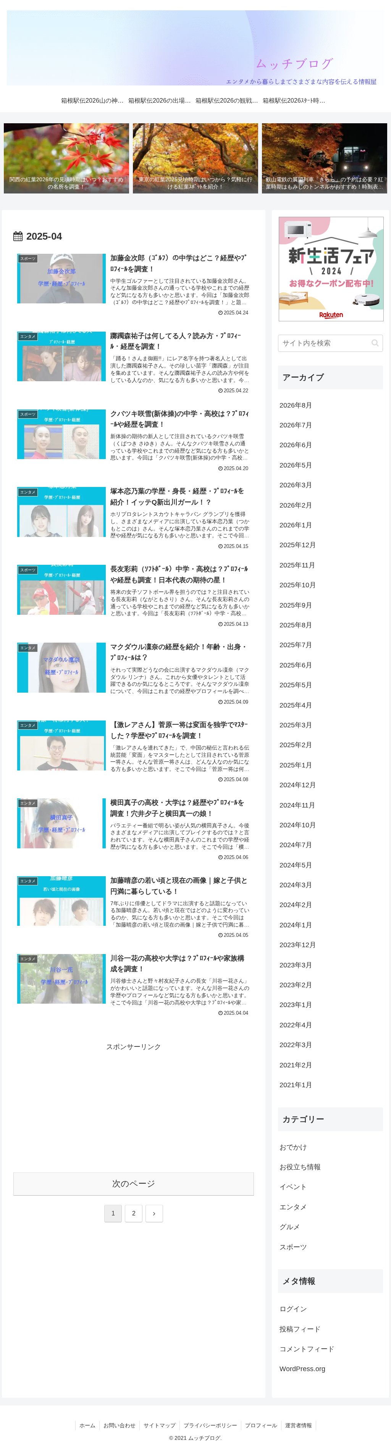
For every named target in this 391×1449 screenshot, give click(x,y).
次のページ (133, 1183)
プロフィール (261, 1425)
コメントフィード (307, 1349)
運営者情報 (298, 1425)
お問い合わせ (119, 1425)
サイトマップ (160, 1425)
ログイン (293, 1309)
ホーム (87, 1425)
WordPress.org (302, 1369)
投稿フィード (300, 1329)
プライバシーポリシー (210, 1425)
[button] (375, 342)
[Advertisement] (133, 1106)
